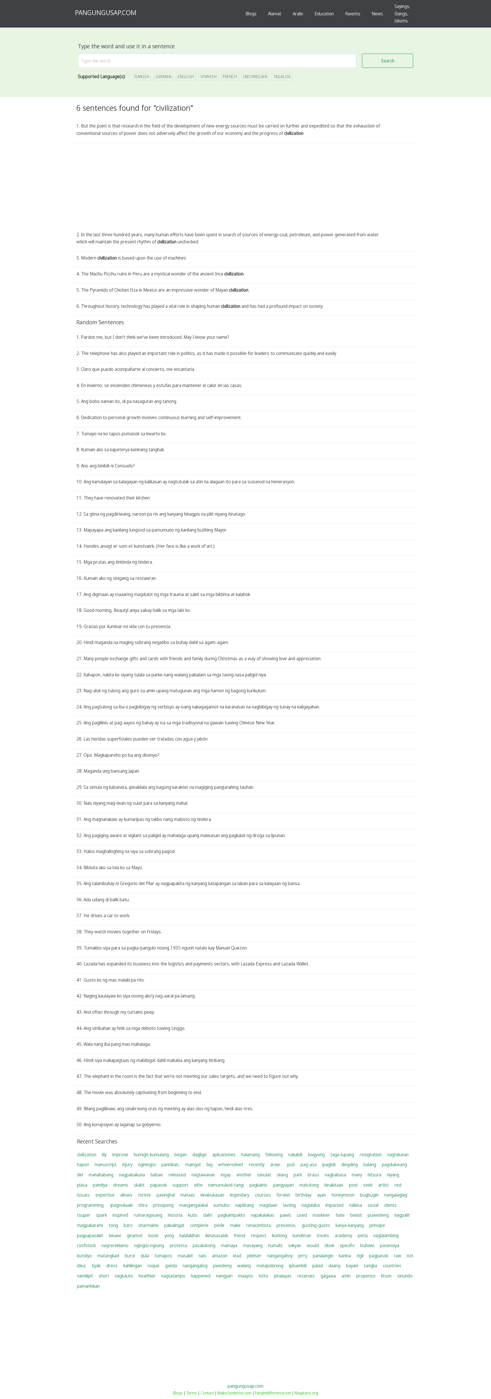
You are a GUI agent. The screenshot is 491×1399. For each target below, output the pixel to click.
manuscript (105, 1164)
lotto (263, 1276)
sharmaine (148, 1225)
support (180, 1185)
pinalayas (283, 1276)
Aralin (298, 14)
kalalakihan (190, 1235)
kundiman (302, 1235)
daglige (199, 1154)
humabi (275, 1245)
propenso (365, 1276)
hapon (83, 1164)
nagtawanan (203, 1175)
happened (201, 1276)
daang (334, 1265)
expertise (105, 1195)
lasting (289, 1205)
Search (387, 61)
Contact (207, 1393)
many (357, 1175)
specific (347, 1245)
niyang (393, 1175)
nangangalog (195, 1265)
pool (353, 1185)
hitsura (374, 1175)
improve (120, 1154)
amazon (219, 1255)
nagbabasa (335, 1175)
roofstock (86, 1245)
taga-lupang (342, 1154)
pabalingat (174, 1225)
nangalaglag (395, 1195)
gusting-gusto (316, 1225)
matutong (309, 1185)
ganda (171, 1265)
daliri (207, 1215)
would (313, 1245)
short (104, 1276)
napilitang (244, 1205)
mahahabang (101, 1175)
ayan (321, 1195)
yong (169, 1235)
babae (157, 1175)
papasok (158, 1185)
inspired (120, 1215)
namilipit (85, 1276)
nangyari (224, 1276)
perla (363, 1235)
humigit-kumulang (151, 1154)
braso (313, 1175)
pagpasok (378, 1255)
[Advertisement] (245, 188)
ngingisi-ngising (149, 1245)
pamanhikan (88, 1286)
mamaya (229, 1245)
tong (113, 1225)
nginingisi (147, 1164)
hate (340, 1215)
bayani (352, 1265)
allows (126, 1195)
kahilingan (132, 1265)
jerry (302, 1255)
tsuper (83, 1215)
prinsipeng (163, 1205)
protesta (178, 1245)
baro (128, 1225)
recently (257, 1164)
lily (104, 1154)
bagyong (316, 1154)
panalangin (323, 1255)
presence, (286, 1225)
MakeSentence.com (234, 1393)
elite (198, 1185)
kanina (345, 1255)
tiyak (96, 1265)
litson (386, 1276)
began (180, 1154)
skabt (139, 1185)
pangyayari (283, 1185)
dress (112, 1265)
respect (258, 1235)
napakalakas (262, 1215)
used (302, 1215)
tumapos (163, 1255)
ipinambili (298, 1265)
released (177, 1175)
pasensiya (389, 1245)
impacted (334, 1205)
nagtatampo (173, 1276)
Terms (191, 1393)
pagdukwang (394, 1164)
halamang (250, 1154)
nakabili (295, 1154)
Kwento (352, 14)
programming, (91, 1205)
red (397, 1185)
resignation (371, 1154)
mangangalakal (193, 1205)
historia (175, 1215)
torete (144, 1195)
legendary (239, 1195)
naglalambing (386, 1235)
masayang (253, 1245)
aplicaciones (224, 1154)
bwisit (356, 1215)
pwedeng (222, 1265)
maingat (193, 1164)
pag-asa (309, 1164)
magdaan (268, 1205)
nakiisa (355, 1205)
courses (263, 1195)
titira (142, 1205)
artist (383, 1185)
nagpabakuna (132, 1175)
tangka (370, 1265)
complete (199, 1225)
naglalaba (310, 1205)
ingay (226, 1175)
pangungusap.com (245, 1386)
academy (343, 1235)
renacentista (258, 1225)
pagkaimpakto (231, 1215)
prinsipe (377, 1225)
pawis (285, 1215)
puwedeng (378, 1215)
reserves (306, 1276)
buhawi (367, 1245)
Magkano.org (306, 1393)
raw (397, 1255)
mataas (187, 1195)
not (410, 1255)
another (244, 1175)
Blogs (251, 14)
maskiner (321, 1215)
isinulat (264, 1175)
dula (145, 1255)
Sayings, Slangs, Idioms (402, 13)
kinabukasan (212, 1195)
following (274, 1154)
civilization (86, 1154)
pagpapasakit (90, 1235)
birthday (303, 1195)
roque (153, 1265)
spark (101, 1215)
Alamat (274, 14)
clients (390, 1205)
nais (202, 1255)
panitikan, (170, 1164)
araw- (276, 1164)
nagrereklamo (114, 1245)
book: (153, 1235)
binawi (115, 1235)
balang (369, 1164)
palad (317, 1265)
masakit (185, 1255)
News (377, 14)
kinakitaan (333, 1185)
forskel (283, 1195)
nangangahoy (280, 1255)
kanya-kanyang (350, 1225)
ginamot (135, 1235)
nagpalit (402, 1215)
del (80, 1175)
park (298, 1175)
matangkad (108, 1255)
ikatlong (279, 1235)
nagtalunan (398, 1154)
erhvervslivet (230, 1164)
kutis (192, 1215)
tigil (360, 1255)
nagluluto (124, 1276)
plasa (82, 1185)
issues (83, 1195)
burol (130, 1255)
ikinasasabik (216, 1235)
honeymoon (343, 1195)
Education (324, 14)
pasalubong (204, 1245)
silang (282, 1175)
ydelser (254, 1255)
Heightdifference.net (273, 1393)
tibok (329, 1245)
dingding (349, 1164)
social (373, 1205)
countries (392, 1265)
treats (323, 1235)
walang (244, 1265)
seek (368, 1185)
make (235, 1225)
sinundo (405, 1276)
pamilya (100, 1185)
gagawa (328, 1276)
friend (239, 1235)
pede (219, 1225)
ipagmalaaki (121, 1205)
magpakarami (90, 1225)
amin (346, 1276)
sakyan (294, 1245)
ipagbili (329, 1164)
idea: (81, 1265)
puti (291, 1164)
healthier (147, 1276)
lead (237, 1255)
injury (127, 1164)
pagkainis (258, 1185)
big (210, 1164)
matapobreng (270, 1265)
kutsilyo (84, 1255)
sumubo (221, 1205)
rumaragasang (148, 1215)
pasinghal (166, 1195)
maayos (245, 1276)
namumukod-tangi (226, 1185)
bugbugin (369, 1195)
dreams (120, 1185)
